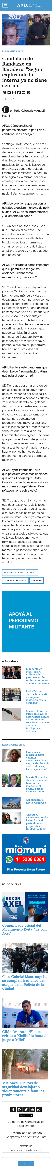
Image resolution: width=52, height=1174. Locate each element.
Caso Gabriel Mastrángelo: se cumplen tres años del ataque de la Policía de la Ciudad (24, 982)
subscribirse (26, 1115)
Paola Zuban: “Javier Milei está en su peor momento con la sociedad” (36, 697)
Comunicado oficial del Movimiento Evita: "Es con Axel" (24, 929)
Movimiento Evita (13, 572)
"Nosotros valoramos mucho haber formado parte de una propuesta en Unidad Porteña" (37, 822)
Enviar (26, 1163)
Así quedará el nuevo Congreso (36, 801)
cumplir (31, 572)
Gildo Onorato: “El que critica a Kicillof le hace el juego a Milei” (24, 1035)
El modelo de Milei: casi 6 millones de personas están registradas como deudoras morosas (37, 676)
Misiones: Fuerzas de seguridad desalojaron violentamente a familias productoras (23, 1089)
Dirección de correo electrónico (25, 1150)
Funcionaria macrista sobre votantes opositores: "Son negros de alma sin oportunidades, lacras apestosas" (37, 760)
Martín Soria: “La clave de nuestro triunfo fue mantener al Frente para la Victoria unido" (36, 784)
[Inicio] (29, 5)
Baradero (36, 580)
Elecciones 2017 (12, 51)
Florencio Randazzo (15, 580)
